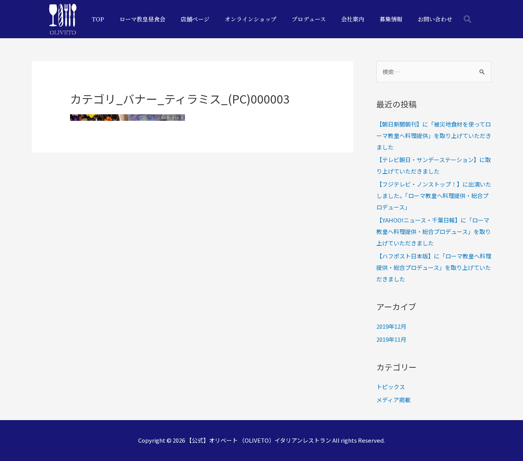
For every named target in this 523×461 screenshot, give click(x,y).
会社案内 (352, 19)
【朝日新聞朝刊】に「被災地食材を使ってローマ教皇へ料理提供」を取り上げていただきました (433, 135)
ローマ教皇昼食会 (142, 19)
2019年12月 (391, 326)
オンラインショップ (250, 19)
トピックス (390, 387)
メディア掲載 (393, 400)
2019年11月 (391, 339)
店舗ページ (195, 19)
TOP (98, 19)
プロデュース (309, 19)
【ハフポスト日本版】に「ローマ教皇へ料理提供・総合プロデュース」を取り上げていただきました (433, 267)
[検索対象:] (433, 72)
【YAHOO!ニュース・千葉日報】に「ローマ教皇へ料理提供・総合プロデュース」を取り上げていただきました (433, 231)
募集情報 (390, 19)
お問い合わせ (435, 19)
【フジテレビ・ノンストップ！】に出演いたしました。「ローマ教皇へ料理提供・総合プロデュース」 (433, 195)
